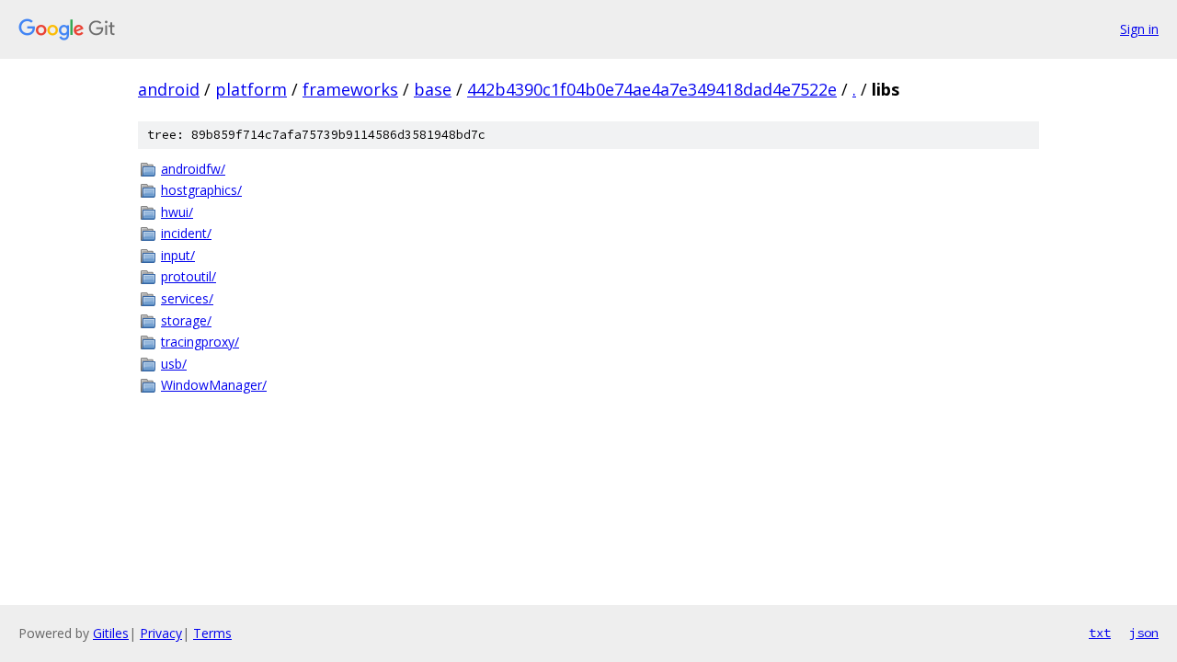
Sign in (1139, 29)
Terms (212, 633)
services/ (187, 298)
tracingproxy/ (200, 341)
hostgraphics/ (201, 190)
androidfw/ (193, 168)
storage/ (186, 320)
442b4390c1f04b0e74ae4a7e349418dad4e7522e (652, 89)
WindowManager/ (214, 385)
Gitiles (111, 633)
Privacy (161, 633)
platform (251, 89)
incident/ (186, 233)
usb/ (174, 363)
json (1144, 632)
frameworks (350, 89)
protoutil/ (188, 276)
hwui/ (177, 212)
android (169, 89)
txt (1100, 632)
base (432, 89)
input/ (178, 255)
